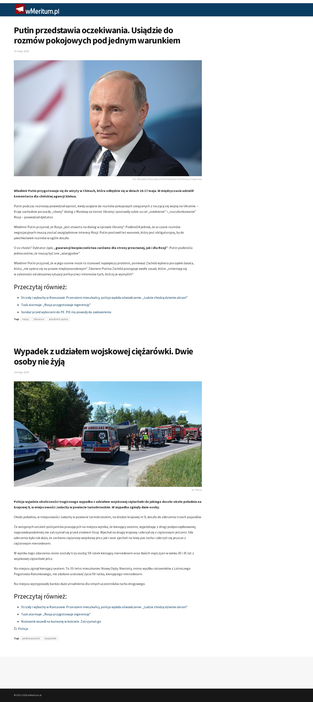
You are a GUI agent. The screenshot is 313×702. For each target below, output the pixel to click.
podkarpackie (31, 638)
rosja (25, 319)
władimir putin (58, 319)
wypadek (50, 638)
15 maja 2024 (21, 51)
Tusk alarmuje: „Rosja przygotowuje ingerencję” (56, 305)
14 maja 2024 (21, 372)
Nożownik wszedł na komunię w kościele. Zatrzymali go (61, 621)
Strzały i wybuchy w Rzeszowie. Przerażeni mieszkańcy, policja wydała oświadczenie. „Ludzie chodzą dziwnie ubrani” (104, 297)
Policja (23, 628)
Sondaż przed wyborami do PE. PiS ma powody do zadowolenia (66, 312)
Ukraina (39, 319)
